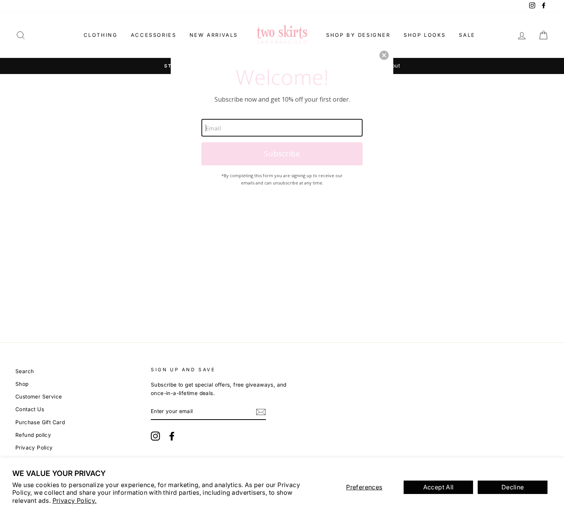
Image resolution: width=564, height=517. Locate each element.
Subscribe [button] (282, 153)
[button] (384, 55)
